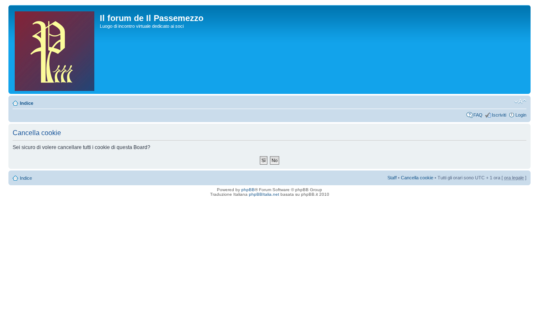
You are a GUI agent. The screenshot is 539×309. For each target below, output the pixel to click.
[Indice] (55, 49)
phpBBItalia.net (264, 194)
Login (520, 114)
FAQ (478, 114)
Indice (26, 103)
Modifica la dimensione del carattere (520, 101)
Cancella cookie (417, 177)
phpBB (248, 189)
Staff (392, 177)
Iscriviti (499, 114)
